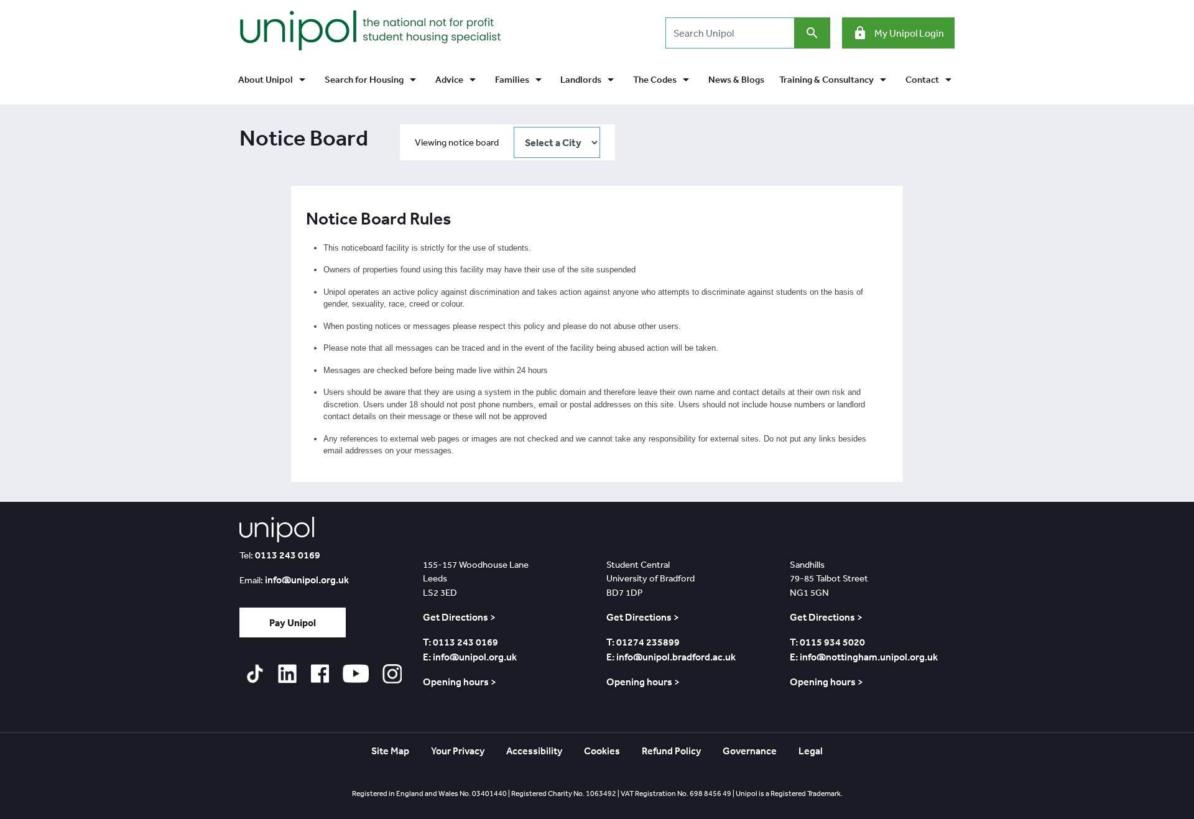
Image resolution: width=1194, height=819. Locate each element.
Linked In (287, 673)
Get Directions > (459, 617)
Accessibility (534, 750)
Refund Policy (671, 750)
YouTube (355, 673)
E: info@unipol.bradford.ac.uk (671, 656)
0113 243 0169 (287, 554)
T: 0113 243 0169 (460, 642)
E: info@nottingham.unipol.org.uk (864, 656)
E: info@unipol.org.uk (470, 656)
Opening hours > (459, 681)
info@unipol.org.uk (307, 579)
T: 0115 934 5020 (827, 642)
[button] (274, 80)
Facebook (319, 673)
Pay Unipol (292, 622)
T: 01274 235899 (643, 642)
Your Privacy (457, 750)
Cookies (602, 750)
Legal (810, 750)
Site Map (390, 750)
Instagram (392, 673)
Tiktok (255, 673)
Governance (750, 750)
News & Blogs (736, 79)
